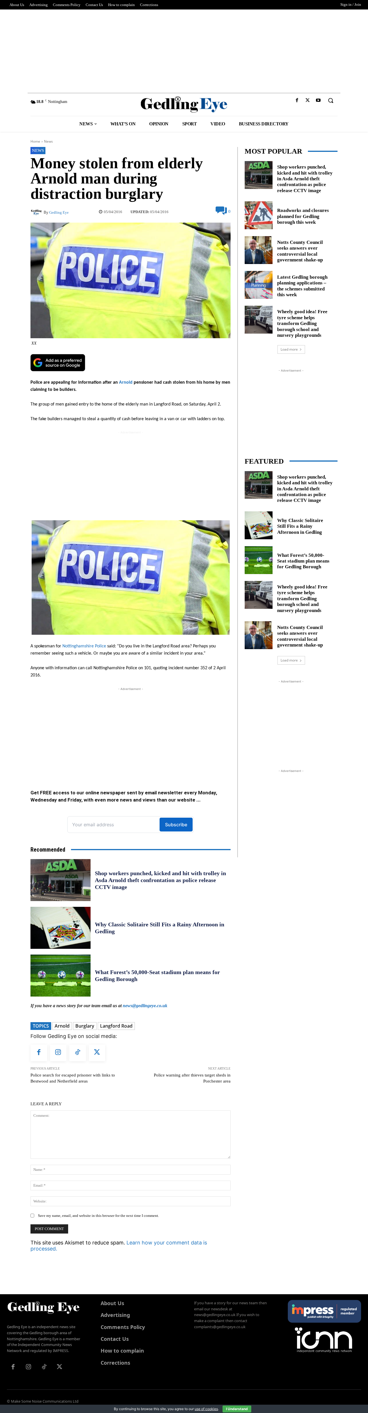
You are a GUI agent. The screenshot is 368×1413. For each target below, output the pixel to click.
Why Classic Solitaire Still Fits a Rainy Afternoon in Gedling (300, 526)
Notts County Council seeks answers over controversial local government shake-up (300, 251)
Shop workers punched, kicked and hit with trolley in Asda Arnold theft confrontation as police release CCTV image (160, 880)
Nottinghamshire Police (84, 646)
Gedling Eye (59, 212)
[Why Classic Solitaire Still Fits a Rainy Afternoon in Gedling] (60, 928)
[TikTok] (77, 1053)
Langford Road (116, 1026)
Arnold (126, 382)
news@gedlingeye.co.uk (145, 1005)
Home (35, 141)
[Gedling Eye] (184, 104)
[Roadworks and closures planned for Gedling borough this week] (259, 215)
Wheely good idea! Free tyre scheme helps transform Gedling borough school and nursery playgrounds (302, 323)
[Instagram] (58, 1053)
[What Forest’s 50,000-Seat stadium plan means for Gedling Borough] (60, 976)
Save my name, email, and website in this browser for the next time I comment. (98, 1215)
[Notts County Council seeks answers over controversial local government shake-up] (259, 250)
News (48, 141)
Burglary (84, 1026)
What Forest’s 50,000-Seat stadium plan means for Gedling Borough (303, 561)
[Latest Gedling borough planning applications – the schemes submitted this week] (259, 285)
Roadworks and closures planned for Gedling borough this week (303, 216)
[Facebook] (297, 100)
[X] (308, 100)
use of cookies (206, 1409)
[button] (331, 100)
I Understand (237, 1409)
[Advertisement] (184, 49)
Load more (289, 349)
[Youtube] (318, 100)
